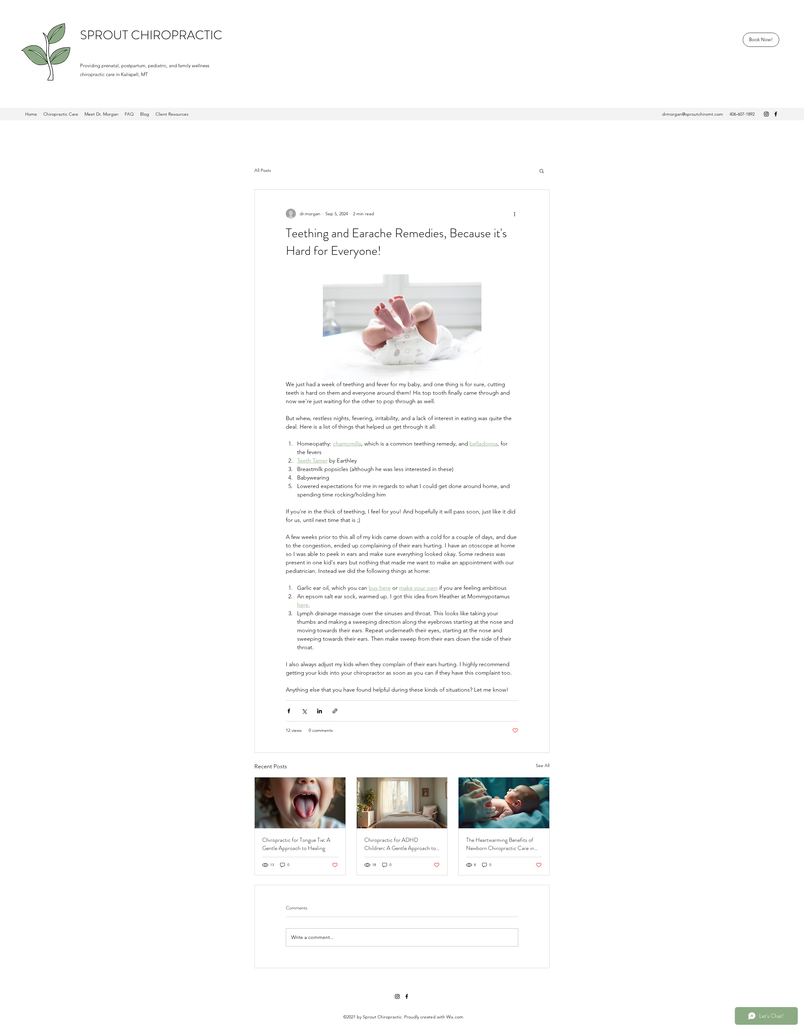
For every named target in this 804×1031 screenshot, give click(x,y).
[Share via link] (335, 711)
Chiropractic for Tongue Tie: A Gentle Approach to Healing (296, 844)
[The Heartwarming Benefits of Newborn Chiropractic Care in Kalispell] (504, 802)
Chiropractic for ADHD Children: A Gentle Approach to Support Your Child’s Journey (400, 844)
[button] (542, 170)
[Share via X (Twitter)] (304, 711)
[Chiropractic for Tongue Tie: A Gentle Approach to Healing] (300, 802)
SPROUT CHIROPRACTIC (151, 35)
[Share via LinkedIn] (320, 711)
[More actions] (514, 213)
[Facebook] (776, 114)
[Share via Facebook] (289, 711)
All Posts (262, 170)
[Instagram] (766, 114)
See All (543, 765)
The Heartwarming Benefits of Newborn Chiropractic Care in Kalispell (500, 844)
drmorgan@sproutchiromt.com (692, 114)
